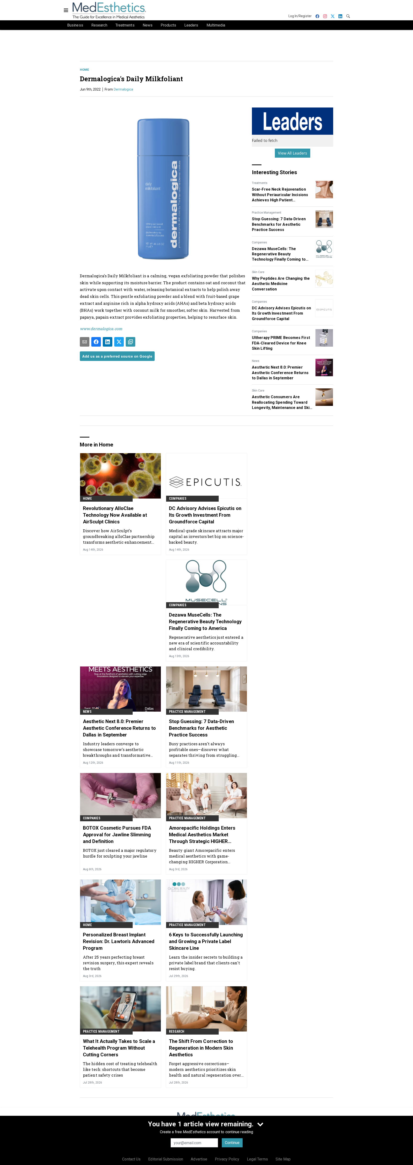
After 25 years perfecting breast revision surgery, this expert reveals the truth (118, 963)
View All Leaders (292, 153)
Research (177, 1031)
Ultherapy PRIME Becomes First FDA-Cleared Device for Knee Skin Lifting (281, 343)
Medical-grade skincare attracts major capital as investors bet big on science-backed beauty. (206, 536)
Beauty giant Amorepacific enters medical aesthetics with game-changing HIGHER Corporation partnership (202, 856)
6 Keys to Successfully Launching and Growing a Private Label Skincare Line (206, 941)
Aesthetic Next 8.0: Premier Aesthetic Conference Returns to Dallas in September (280, 372)
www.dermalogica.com (101, 328)
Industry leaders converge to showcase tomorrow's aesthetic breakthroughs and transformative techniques (116, 749)
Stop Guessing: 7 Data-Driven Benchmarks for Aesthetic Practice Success (279, 224)
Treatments (259, 183)
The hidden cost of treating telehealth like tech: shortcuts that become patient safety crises (120, 1069)
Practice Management (266, 212)
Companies (259, 242)
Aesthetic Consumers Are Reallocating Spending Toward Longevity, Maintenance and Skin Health (282, 402)
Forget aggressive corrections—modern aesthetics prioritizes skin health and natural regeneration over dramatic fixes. (205, 1069)
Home (84, 69)
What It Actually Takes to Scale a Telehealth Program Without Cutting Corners (119, 1048)
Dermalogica (123, 89)
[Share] (96, 342)
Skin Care (258, 272)
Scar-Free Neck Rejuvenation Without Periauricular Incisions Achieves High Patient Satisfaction (280, 195)
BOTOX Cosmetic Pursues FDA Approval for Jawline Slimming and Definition (117, 834)
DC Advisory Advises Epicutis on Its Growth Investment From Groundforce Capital (281, 313)
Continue (232, 1142)
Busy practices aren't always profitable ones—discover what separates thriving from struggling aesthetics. (203, 749)
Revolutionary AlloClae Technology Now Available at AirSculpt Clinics (115, 515)
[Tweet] (119, 342)
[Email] (84, 342)
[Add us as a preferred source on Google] (130, 342)
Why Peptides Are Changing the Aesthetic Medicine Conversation (281, 283)
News (255, 361)
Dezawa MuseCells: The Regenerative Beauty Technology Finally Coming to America (279, 254)
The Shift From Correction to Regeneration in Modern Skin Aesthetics (201, 1048)
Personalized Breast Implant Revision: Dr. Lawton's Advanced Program (118, 941)
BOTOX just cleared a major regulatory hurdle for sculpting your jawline (120, 853)
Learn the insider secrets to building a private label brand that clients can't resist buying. (206, 963)
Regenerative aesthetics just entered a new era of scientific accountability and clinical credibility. (206, 643)
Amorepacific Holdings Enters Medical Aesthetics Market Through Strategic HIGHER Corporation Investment (202, 835)
